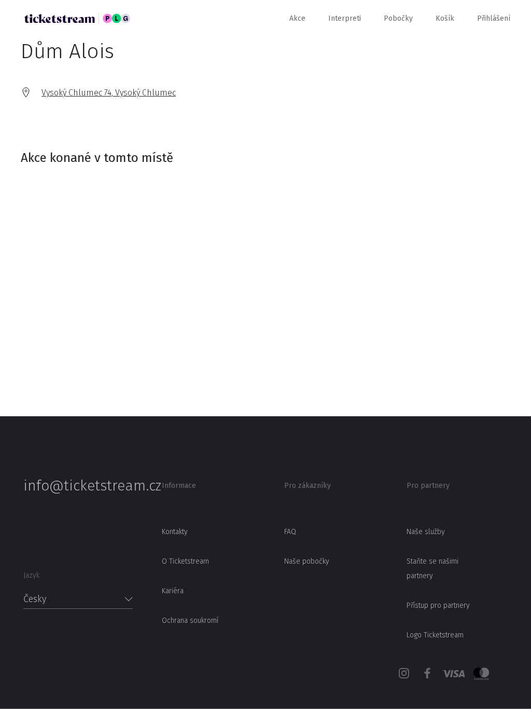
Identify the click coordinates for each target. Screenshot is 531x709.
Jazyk (31, 575)
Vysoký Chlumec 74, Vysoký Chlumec (108, 93)
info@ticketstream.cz (78, 486)
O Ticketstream (185, 561)
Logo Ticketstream (435, 635)
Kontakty (175, 531)
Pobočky (398, 18)
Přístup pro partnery (438, 605)
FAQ (290, 531)
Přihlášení (493, 18)
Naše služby (426, 531)
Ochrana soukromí (190, 620)
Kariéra (173, 591)
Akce (297, 18)
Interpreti (344, 18)
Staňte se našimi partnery (432, 568)
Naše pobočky (306, 561)
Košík (445, 18)
